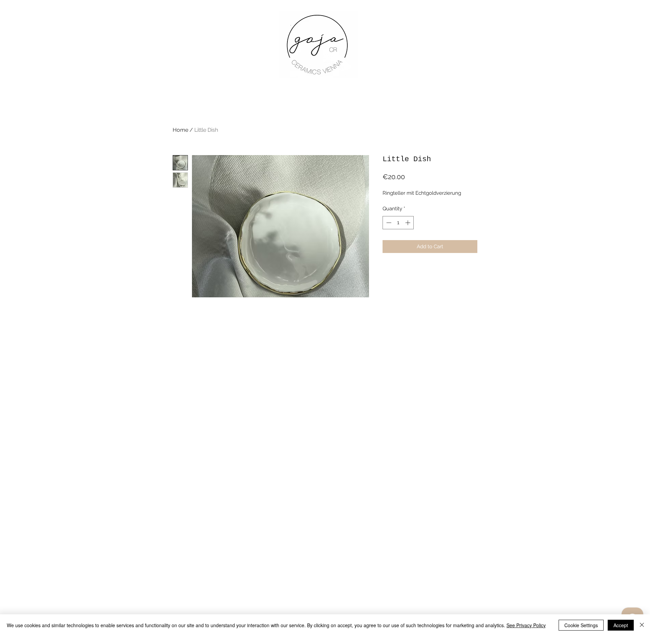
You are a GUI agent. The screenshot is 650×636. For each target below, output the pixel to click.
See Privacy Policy (526, 625)
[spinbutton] (398, 222)
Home (180, 130)
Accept (620, 625)
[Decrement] (388, 222)
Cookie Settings (581, 625)
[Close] (642, 625)
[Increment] (408, 222)
